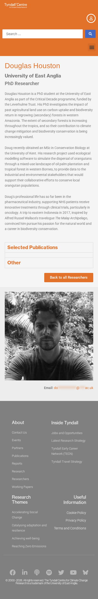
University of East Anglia (33, 76)
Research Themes (21, 499)
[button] (92, 47)
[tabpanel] (49, 254)
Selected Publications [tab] (32, 247)
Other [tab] (14, 263)
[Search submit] (90, 34)
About (18, 422)
